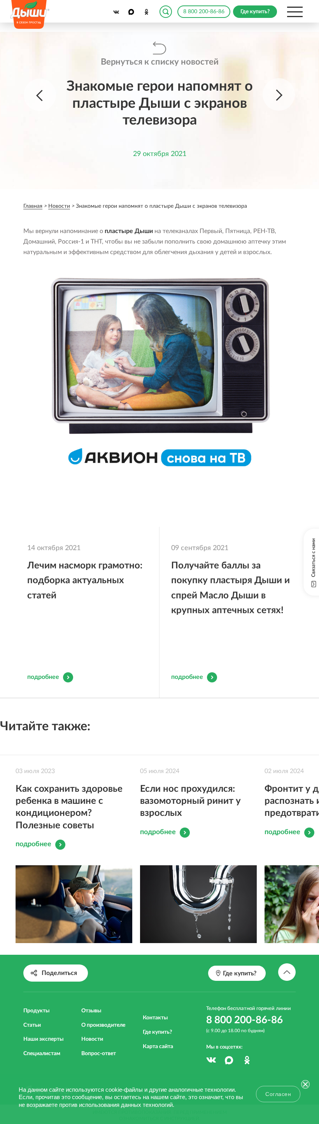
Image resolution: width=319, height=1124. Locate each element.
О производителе (103, 1025)
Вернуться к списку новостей (160, 62)
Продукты (36, 1011)
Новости (92, 1039)
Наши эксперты (43, 1039)
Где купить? (157, 1032)
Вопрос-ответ (98, 1053)
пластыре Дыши (129, 231)
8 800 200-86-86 (203, 11)
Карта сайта (158, 1046)
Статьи (32, 1025)
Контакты (155, 1018)
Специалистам (41, 1053)
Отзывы (91, 1011)
